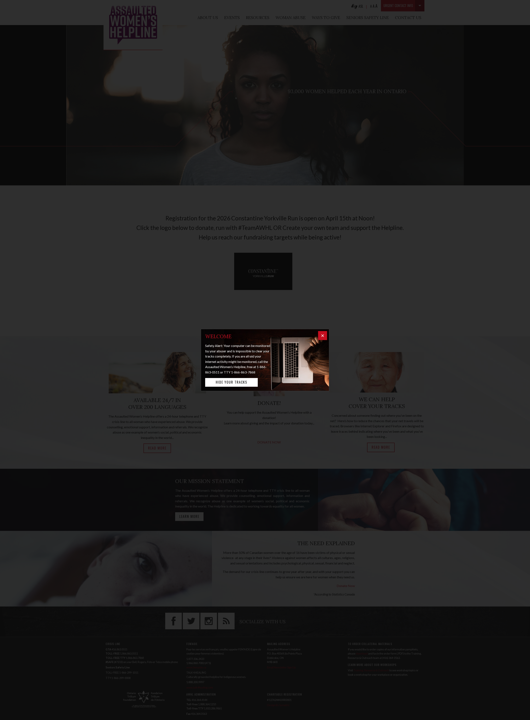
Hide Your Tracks (231, 382)
